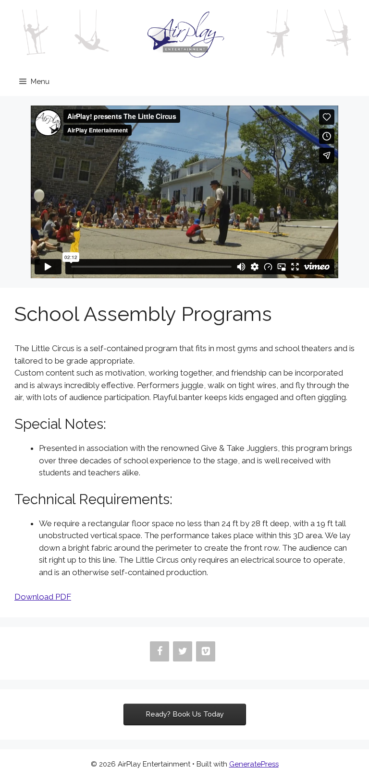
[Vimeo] (205, 651)
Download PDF (42, 597)
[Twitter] (182, 651)
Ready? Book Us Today (185, 714)
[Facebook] (159, 651)
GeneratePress (254, 764)
